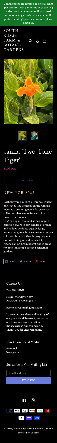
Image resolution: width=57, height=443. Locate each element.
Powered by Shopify (28, 432)
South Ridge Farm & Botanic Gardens (13, 40)
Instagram (12, 352)
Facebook (12, 348)
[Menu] (51, 40)
